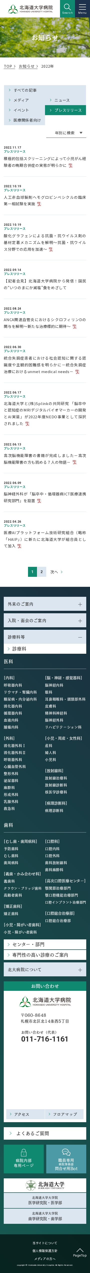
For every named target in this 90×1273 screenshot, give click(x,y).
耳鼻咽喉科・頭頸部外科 (65, 699)
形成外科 (11, 794)
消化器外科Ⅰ (15, 745)
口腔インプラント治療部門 (65, 902)
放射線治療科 (56, 778)
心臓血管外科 (15, 766)
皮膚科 (50, 706)
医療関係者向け (27, 120)
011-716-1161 (45, 1039)
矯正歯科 (11, 913)
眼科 (48, 692)
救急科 (9, 808)
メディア (21, 100)
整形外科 (11, 773)
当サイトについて (45, 1243)
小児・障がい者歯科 (20, 932)
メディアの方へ (45, 1259)
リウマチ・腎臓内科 (20, 692)
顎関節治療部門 (58, 888)
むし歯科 (11, 855)
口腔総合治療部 (58, 920)
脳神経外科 (54, 720)
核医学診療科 (56, 792)
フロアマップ (65, 1114)
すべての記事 (25, 90)
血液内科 (11, 720)
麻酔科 (9, 787)
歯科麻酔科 (54, 869)
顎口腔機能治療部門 (61, 895)
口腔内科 (52, 848)
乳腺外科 (11, 801)
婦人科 (50, 752)
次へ (54, 571)
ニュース (62, 100)
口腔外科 (52, 855)
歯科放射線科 (56, 862)
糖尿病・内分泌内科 (20, 699)
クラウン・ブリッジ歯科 (23, 888)
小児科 (50, 759)
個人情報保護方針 (45, 1251)
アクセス (22, 1114)
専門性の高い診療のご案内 (40, 954)
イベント (21, 110)
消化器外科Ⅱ (15, 752)
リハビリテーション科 (63, 727)
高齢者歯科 (13, 895)
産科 (48, 745)
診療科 (19, 648)
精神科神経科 (56, 713)
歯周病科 (11, 862)
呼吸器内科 (13, 685)
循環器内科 (13, 713)
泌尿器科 (11, 780)
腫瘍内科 (11, 727)
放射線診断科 (56, 785)
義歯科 (9, 881)
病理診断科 (54, 810)
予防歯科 (11, 848)
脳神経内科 (54, 685)
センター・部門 (28, 944)
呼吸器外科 (13, 759)
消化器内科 (13, 706)
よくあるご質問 (32, 1133)
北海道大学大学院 (45, 1200)
